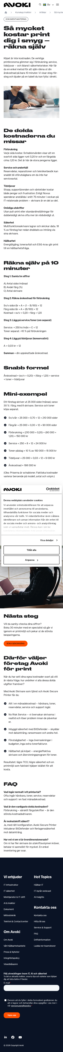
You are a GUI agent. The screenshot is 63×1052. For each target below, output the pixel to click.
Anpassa (29, 560)
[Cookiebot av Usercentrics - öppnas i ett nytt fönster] (46, 490)
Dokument (9, 909)
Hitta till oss (39, 922)
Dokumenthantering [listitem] (16, 19)
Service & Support (43, 928)
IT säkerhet (9, 891)
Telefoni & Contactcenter (16, 922)
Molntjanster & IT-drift (14, 897)
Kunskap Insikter (23, 12)
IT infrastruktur (11, 885)
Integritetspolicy (11, 958)
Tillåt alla (31, 550)
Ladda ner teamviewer (45, 946)
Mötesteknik (10, 915)
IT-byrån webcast (42, 891)
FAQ (36, 934)
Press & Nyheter (11, 952)
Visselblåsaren (11, 964)
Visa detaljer (47, 540)
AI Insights (39, 897)
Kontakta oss (40, 915)
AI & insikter (9, 903)
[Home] (5, 12)
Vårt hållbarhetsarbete (14, 946)
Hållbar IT (38, 885)
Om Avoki (8, 940)
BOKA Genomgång (15, 644)
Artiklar (42, 12)
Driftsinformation (42, 940)
